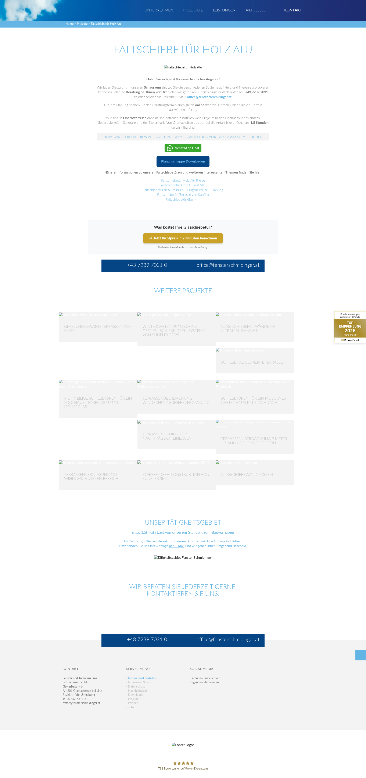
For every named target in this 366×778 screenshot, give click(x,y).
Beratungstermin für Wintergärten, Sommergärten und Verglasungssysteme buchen (183, 137)
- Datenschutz (135, 686)
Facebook (193, 691)
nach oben (360, 655)
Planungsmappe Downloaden (183, 161)
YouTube (193, 699)
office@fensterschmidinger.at (81, 703)
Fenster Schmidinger (79, 10)
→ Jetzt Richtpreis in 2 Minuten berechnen (183, 238)
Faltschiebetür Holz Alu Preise (183, 180)
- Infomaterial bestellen (141, 678)
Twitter (202, 691)
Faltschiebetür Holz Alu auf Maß (183, 185)
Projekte (82, 23)
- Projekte (132, 699)
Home (69, 23)
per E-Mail (176, 546)
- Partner (132, 703)
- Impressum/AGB (138, 682)
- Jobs (130, 707)
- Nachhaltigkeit (136, 690)
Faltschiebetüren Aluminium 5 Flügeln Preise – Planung (183, 190)
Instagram (211, 699)
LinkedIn (211, 691)
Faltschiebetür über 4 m (183, 199)
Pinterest (202, 699)
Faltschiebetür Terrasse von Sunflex (183, 194)
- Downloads (134, 694)
